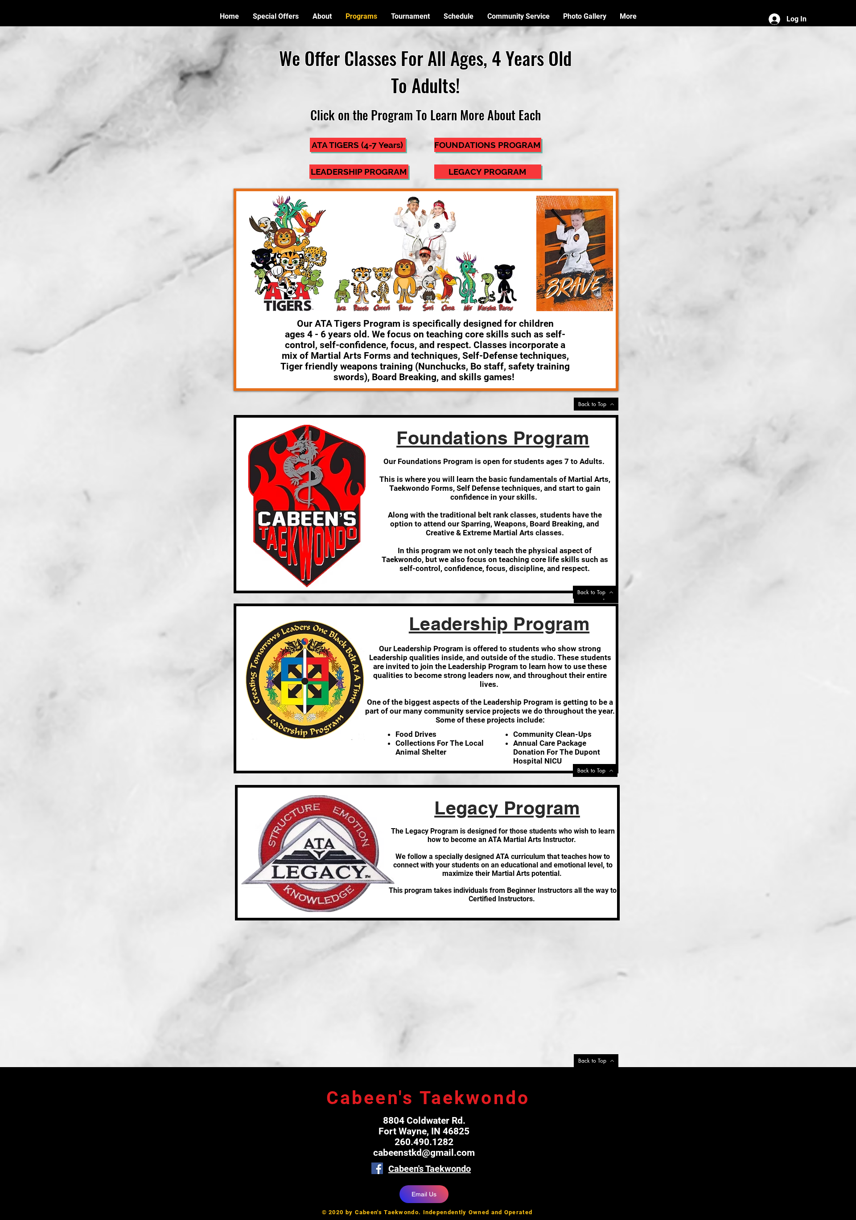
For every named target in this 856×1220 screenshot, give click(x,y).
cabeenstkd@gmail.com (424, 1152)
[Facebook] (377, 1168)
